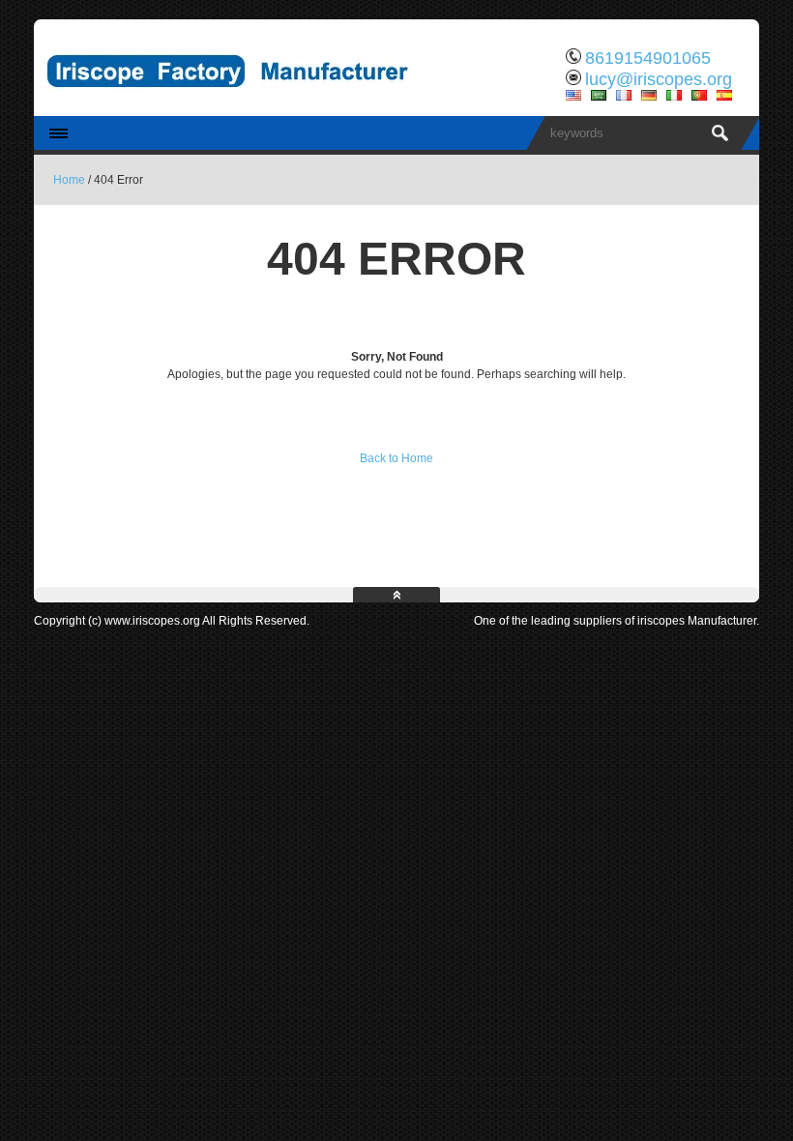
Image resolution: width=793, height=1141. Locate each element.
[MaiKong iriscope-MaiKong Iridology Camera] (237, 101)
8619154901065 (648, 58)
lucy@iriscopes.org (658, 79)
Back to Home (396, 458)
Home (69, 180)
